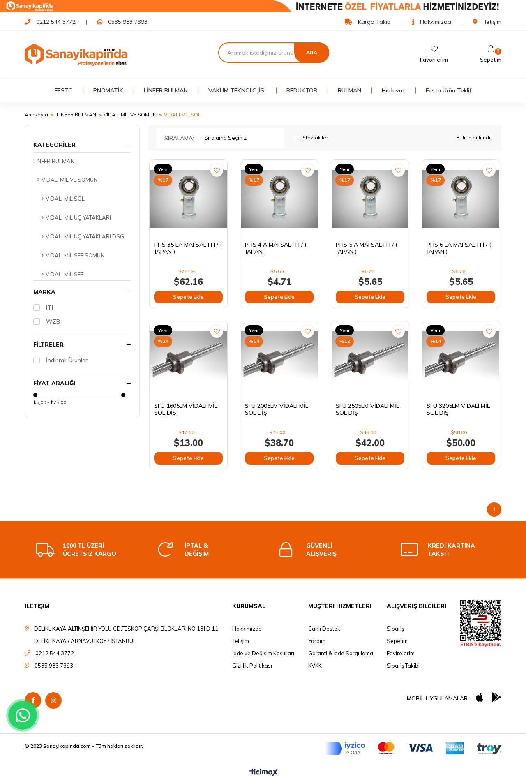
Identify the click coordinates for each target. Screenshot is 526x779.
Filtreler (48, 344)
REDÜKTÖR (301, 90)
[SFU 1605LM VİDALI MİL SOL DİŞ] (188, 359)
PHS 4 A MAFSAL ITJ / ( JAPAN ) (276, 248)
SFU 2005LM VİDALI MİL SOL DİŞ (276, 409)
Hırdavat (393, 90)
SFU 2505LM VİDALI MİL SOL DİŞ (367, 409)
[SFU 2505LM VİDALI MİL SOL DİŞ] (370, 359)
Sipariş (395, 628)
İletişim (491, 21)
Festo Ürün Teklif (448, 90)
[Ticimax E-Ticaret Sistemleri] (263, 773)
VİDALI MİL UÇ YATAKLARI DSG (85, 236)
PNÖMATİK (108, 90)
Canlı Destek (324, 628)
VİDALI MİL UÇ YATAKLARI (78, 217)
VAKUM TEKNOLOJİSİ (237, 90)
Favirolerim (401, 653)
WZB (53, 321)
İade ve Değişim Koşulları (263, 653)
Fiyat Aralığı (54, 383)
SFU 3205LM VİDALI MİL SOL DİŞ (458, 409)
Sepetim (397, 641)
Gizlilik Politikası (252, 665)
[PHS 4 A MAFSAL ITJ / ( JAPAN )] (279, 198)
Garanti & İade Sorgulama (340, 653)
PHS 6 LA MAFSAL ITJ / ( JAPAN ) (459, 248)
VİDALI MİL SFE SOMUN (75, 255)
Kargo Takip (373, 21)
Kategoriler (54, 144)
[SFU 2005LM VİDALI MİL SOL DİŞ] (279, 359)
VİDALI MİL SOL (65, 198)
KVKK (315, 665)
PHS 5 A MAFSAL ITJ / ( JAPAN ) (366, 248)
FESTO (64, 90)
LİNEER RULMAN (166, 90)
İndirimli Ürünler (67, 360)
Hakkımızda (434, 21)
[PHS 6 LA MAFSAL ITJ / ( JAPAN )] (460, 198)
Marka (44, 292)
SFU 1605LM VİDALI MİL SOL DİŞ (185, 409)
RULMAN (349, 90)
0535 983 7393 (128, 21)
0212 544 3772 (56, 21)
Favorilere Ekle (216, 170)
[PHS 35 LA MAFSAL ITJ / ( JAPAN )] (188, 198)
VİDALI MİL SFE (64, 274)
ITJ (49, 307)
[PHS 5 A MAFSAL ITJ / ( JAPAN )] (370, 198)
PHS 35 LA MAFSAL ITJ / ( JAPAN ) (188, 248)
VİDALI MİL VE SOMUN (69, 179)
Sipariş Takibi (403, 665)
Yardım (316, 641)
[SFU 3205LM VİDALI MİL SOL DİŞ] (460, 359)
